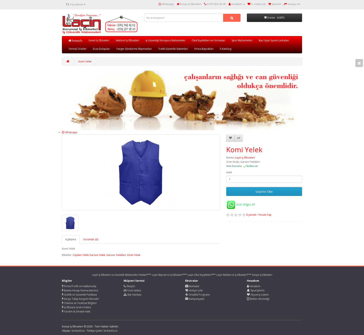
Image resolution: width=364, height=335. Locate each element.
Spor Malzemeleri (242, 40)
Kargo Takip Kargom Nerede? (81, 299)
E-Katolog (225, 49)
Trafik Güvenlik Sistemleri (173, 49)
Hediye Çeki (195, 290)
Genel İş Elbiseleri (98, 40)
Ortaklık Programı (199, 294)
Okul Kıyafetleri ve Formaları (208, 40)
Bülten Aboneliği (259, 299)
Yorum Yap (265, 215)
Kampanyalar (196, 299)
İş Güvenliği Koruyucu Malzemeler (165, 40)
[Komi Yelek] (141, 172)
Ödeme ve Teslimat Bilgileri (80, 303)
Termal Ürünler (77, 49)
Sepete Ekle (264, 191)
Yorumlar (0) (90, 239)
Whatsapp (70, 132)
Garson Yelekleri (116, 255)
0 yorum (251, 215)
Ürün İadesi (134, 290)
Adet (229, 172)
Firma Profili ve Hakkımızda (79, 286)
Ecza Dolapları (101, 49)
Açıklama (70, 239)
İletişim (130, 286)
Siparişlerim (257, 290)
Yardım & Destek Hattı (76, 311)
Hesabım (254, 286)
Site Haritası (134, 294)
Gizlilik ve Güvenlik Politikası (80, 294)
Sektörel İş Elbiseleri (127, 40)
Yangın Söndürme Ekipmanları (134, 49)
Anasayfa (76, 40)
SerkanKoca (110, 330)
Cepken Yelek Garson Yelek (89, 255)
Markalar (193, 286)
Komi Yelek (84, 61)
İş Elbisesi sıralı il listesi (77, 307)
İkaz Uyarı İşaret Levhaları (274, 40)
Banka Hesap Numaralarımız (80, 290)
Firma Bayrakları (204, 49)
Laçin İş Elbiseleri (245, 157)
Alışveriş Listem (259, 294)
